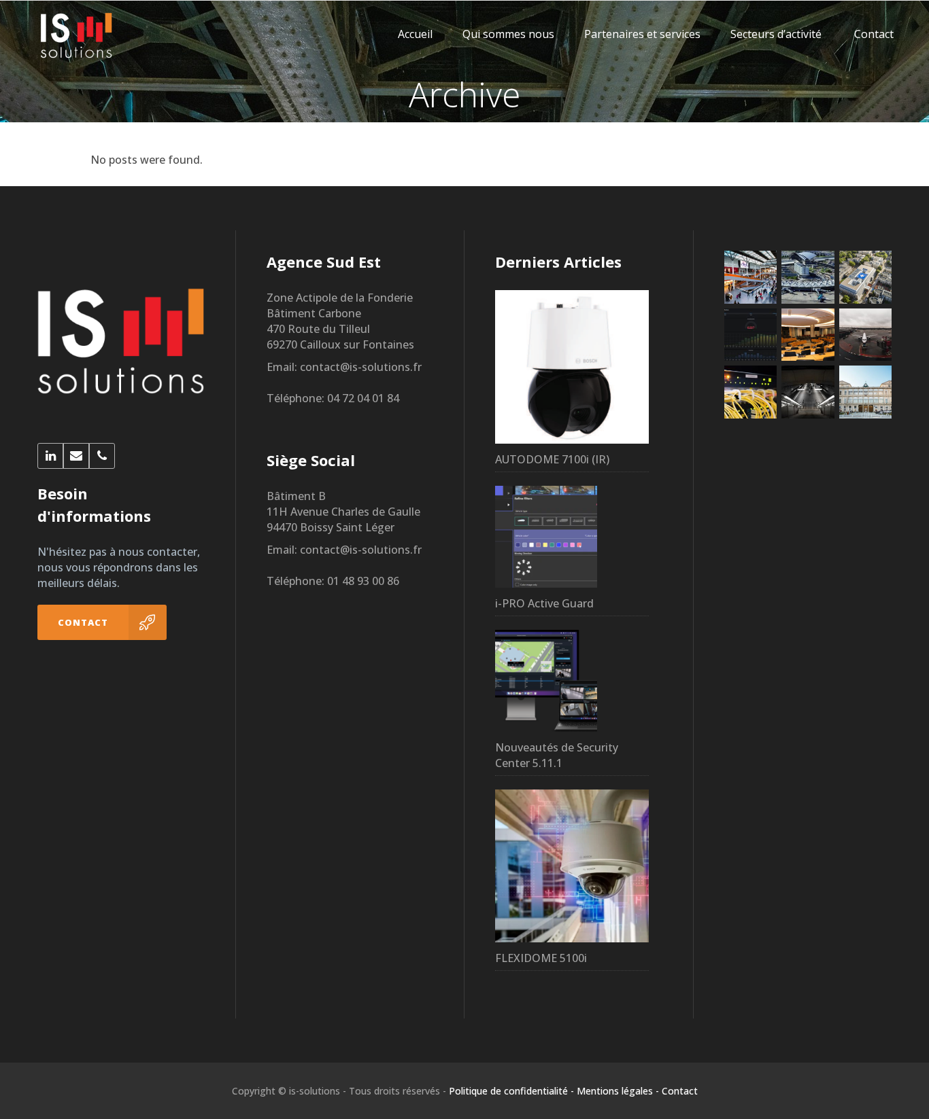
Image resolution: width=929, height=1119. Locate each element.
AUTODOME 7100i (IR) (552, 459)
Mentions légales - (618, 1090)
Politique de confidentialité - (511, 1090)
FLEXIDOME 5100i (541, 958)
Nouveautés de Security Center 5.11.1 (556, 755)
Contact (680, 1090)
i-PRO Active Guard (544, 603)
